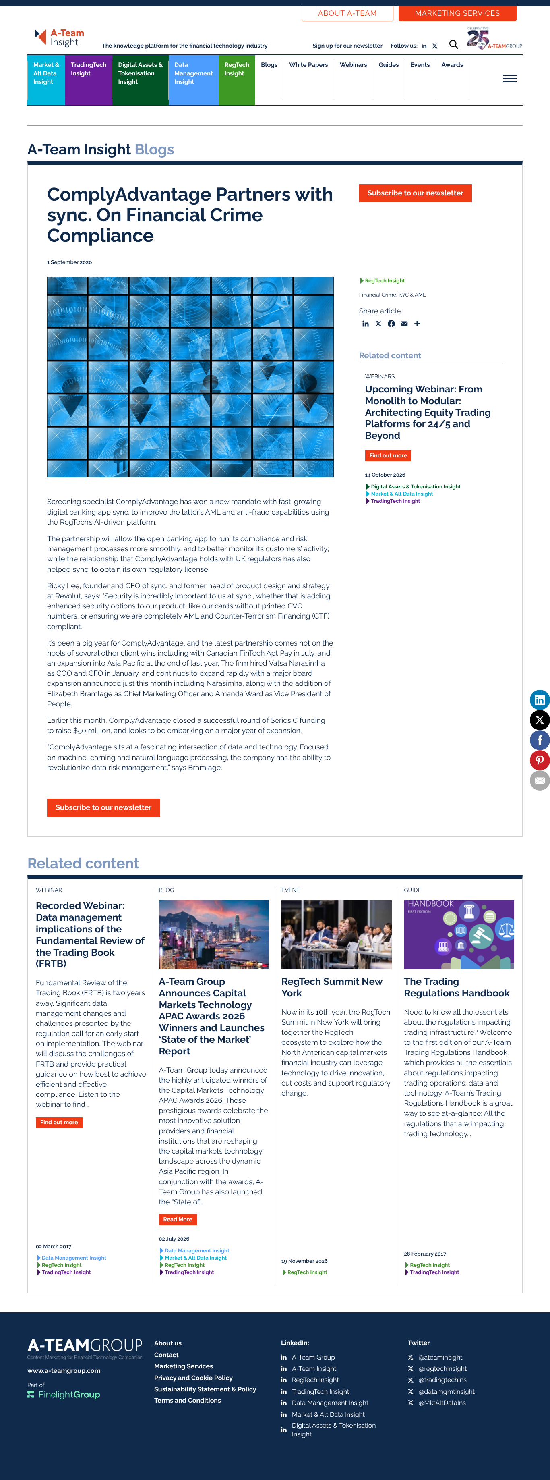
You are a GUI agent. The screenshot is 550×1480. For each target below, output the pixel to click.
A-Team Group (313, 1357)
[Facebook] (540, 740)
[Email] (540, 780)
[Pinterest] (540, 760)
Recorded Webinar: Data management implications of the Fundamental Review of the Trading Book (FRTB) (90, 934)
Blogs (269, 64)
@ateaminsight (441, 1357)
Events (420, 64)
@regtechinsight (443, 1368)
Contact (166, 1355)
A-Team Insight (314, 1368)
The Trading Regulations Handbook (457, 987)
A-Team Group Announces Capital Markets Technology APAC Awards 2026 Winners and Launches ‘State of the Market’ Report (212, 1016)
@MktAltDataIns (442, 1403)
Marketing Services (457, 13)
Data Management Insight (193, 73)
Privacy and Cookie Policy (193, 1378)
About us (168, 1343)
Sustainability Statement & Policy (205, 1389)
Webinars (353, 64)
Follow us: (404, 46)
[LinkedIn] (540, 700)
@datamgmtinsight (447, 1391)
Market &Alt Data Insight (46, 73)
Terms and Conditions (187, 1400)
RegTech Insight (237, 69)
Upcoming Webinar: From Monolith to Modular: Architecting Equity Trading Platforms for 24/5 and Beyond (428, 412)
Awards (452, 64)
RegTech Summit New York (332, 987)
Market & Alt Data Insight (402, 494)
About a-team (347, 13)
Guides (389, 64)
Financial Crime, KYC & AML (392, 295)
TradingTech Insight (88, 69)
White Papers (308, 64)
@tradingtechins (443, 1380)
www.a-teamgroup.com (63, 1370)
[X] (540, 720)
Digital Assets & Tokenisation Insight (140, 73)
